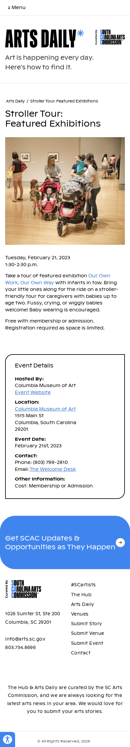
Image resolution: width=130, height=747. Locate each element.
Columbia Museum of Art (45, 409)
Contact (80, 653)
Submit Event (87, 643)
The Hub (81, 594)
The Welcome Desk (53, 469)
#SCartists (83, 585)
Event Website (33, 392)
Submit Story (86, 623)
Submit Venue (87, 633)
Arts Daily (15, 101)
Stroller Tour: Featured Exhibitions (64, 101)
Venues (80, 614)
